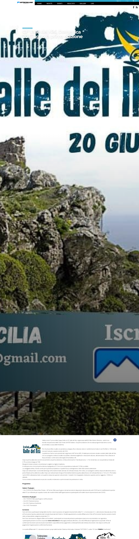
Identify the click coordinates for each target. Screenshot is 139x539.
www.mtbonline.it (54, 520)
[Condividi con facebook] (114, 439)
